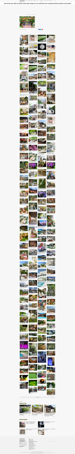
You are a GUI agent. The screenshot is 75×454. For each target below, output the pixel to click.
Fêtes (44, 0)
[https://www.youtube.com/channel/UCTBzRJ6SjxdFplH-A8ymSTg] (51, 441)
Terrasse (21, 401)
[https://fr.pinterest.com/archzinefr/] (54, 441)
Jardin (27, 0)
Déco (37, 0)
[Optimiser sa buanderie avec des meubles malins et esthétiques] (22, 432)
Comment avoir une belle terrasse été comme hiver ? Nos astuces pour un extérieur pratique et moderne (49, 414)
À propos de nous (31, 439)
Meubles (32, 0)
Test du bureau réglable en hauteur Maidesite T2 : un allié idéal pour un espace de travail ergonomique (30, 422)
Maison (29, 0)
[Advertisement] (37, 9)
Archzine (22, 0)
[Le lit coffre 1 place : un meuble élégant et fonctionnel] (41, 432)
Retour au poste (23, 29)
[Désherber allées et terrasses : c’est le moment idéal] (25, 409)
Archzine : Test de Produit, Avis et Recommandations (33, 441)
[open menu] (55, 1)
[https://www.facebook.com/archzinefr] (48, 441)
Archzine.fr (22, 439)
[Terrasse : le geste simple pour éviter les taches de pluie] (37, 409)
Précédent (29, 14)
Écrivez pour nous (31, 440)
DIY (38, 0)
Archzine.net (50, 0)
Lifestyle (47, 0)
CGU (29, 438)
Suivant (33, 14)
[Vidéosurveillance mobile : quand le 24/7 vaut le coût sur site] (41, 424)
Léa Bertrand (22, 415)
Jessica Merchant (35, 415)
